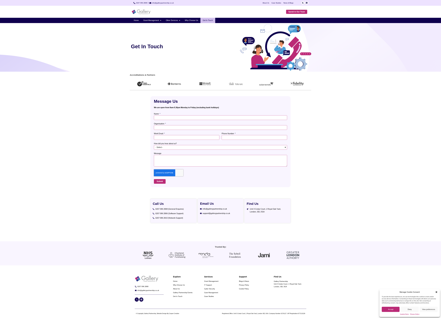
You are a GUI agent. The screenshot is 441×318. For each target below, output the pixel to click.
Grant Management (151, 20)
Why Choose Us (191, 20)
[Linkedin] (306, 3)
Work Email (159, 134)
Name (156, 114)
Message (157, 153)
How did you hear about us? (165, 143)
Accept (390, 309)
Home (136, 20)
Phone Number (228, 134)
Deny (410, 309)
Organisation (159, 124)
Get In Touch (208, 20)
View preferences (428, 309)
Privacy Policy (414, 314)
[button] (436, 292)
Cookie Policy (404, 314)
